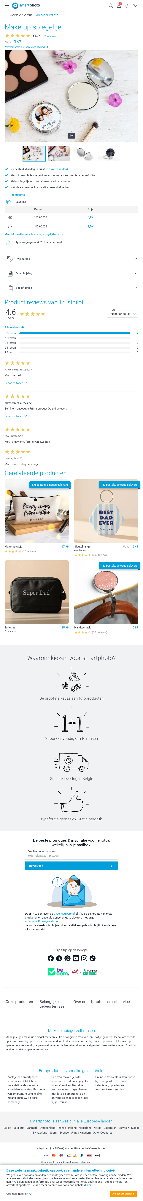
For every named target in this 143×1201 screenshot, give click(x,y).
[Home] (5, 15)
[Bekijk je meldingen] (127, 5)
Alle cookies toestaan (123, 1193)
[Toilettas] (37, 592)
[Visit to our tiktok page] (92, 958)
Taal (112, 309)
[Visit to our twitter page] (59, 958)
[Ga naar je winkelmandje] (135, 5)
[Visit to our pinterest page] (67, 958)
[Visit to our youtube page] (76, 958)
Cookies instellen (17, 1193)
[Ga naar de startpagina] (26, 5)
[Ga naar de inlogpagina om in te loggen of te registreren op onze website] (119, 5)
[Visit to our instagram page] (84, 958)
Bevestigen (36, 865)
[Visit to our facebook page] (51, 958)
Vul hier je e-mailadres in (43, 851)
